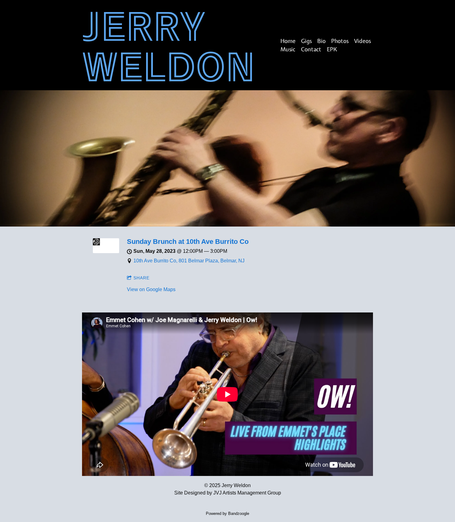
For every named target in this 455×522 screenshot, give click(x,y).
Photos (340, 41)
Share (141, 277)
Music (287, 49)
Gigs (306, 41)
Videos (362, 41)
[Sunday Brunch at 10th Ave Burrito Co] (106, 251)
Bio (321, 41)
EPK (332, 49)
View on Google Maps (151, 289)
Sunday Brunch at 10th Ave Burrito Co (188, 241)
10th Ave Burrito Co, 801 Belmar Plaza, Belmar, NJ (189, 260)
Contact (311, 49)
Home (288, 41)
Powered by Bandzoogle (227, 513)
